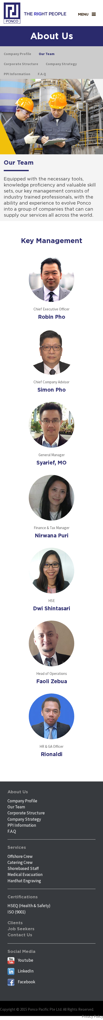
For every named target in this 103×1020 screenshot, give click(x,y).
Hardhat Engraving (24, 881)
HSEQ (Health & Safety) (29, 905)
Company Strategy (24, 819)
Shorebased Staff (23, 868)
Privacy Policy (92, 1016)
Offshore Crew (20, 856)
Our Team (16, 807)
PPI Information (22, 825)
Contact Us (20, 935)
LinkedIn (25, 971)
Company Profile (22, 801)
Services (17, 847)
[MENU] (94, 14)
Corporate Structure (26, 813)
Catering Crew (20, 862)
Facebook (26, 982)
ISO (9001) (17, 912)
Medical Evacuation (25, 874)
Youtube (25, 960)
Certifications (23, 897)
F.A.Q (12, 831)
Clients (15, 923)
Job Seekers (21, 929)
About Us (18, 792)
